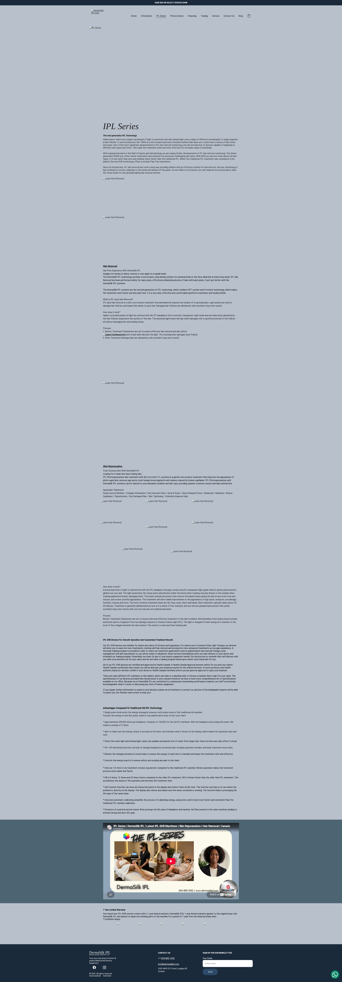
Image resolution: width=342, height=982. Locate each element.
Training (204, 16)
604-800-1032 (168, 958)
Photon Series (177, 16)
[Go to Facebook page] (94, 967)
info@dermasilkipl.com (168, 964)
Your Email (207, 958)
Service (215, 16)
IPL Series (161, 16)
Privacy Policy (107, 975)
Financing (192, 16)
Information (146, 16)
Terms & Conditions (95, 975)
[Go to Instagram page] (104, 967)
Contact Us (229, 16)
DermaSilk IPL (154, 477)
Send (210, 972)
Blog (241, 16)
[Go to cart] (249, 16)
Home (134, 16)
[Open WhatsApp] (335, 974)
